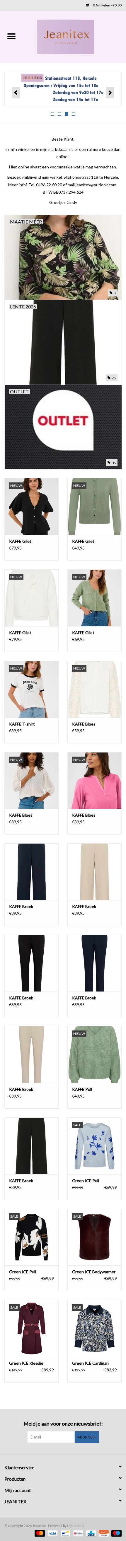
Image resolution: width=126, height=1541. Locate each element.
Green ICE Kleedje (26, 1363)
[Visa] (51, 1533)
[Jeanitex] (74, 36)
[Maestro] (115, 1533)
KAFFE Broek (21, 906)
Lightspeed (75, 1525)
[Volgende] (110, 92)
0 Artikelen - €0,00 (107, 5)
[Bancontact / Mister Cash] (64, 1533)
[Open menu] (11, 36)
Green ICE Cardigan (90, 1363)
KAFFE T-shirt (22, 723)
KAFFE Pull (82, 1089)
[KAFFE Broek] (31, 871)
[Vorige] (16, 92)
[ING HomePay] (103, 1533)
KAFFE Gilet (20, 541)
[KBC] (90, 1533)
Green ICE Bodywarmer (93, 1271)
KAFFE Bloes (84, 723)
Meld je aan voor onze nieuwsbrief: (63, 1424)
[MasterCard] (39, 1533)
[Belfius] (77, 1533)
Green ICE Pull (85, 1180)
